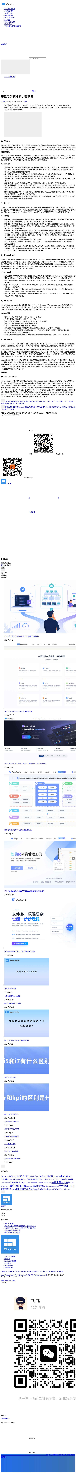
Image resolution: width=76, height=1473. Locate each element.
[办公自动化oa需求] (26, 985)
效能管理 (30, 1271)
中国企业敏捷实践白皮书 (12, 26)
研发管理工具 (35, 1182)
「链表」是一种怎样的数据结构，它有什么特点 (20, 1226)
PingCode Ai (8, 24)
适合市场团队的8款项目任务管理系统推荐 (18, 711)
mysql (58, 1176)
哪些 (66, 1179)
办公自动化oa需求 (10, 988)
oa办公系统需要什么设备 (12, 996)
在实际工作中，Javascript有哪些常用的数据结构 (19, 1228)
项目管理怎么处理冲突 (11, 1122)
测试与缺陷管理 (9, 22)
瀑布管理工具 (17, 1183)
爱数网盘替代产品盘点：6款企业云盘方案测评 (19, 951)
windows (11, 1179)
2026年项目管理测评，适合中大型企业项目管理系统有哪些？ (24, 891)
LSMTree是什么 (9, 1223)
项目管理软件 (45, 1189)
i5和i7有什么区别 (10, 1077)
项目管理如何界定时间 (11, 1151)
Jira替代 (22, 1176)
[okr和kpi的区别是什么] (26, 1110)
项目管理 (66, 1186)
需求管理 (29, 1186)
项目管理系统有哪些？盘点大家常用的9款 (18, 830)
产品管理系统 (21, 1179)
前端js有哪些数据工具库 (12, 1230)
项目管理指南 (8, 1267)
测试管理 (36, 1271)
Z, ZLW (3, 101)
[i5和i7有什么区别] (26, 1074)
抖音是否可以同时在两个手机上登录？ (17, 1040)
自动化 (48, 1271)
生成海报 (32, 512)
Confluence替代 (8, 1176)
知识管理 (7, 20)
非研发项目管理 (9, 9)
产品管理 (17, 1271)
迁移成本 (5, 1186)
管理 (71, 1182)
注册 (5, 44)
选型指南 (18, 1186)
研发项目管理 (8, 11)
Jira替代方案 (8, 13)
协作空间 (43, 1271)
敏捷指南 (7, 1259)
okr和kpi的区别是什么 (11, 1114)
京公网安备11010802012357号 (24, 1275)
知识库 (27, 1182)
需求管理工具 (40, 1186)
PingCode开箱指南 (10, 1261)
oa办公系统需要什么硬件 (12, 1003)
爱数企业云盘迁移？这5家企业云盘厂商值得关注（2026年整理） (25, 763)
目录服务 (54, 1271)
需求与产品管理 (9, 17)
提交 (2, 567)
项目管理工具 (8, 1189)
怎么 (7, 1182)
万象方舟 (60, 1271)
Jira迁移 (48, 1176)
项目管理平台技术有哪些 (12, 1158)
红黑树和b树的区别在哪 (12, 1232)
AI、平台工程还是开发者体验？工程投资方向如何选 (21, 636)
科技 (25, 101)
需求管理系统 (53, 1186)
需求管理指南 (8, 1265)
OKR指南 (7, 1263)
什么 (58, 1179)
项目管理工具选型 (26, 1189)
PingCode (4, 1271)
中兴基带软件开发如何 (11, 1136)
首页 (9, 77)
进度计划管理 (8, 15)
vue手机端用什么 (9, 1144)
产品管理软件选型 (48, 1179)
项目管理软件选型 (61, 1189)
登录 (2, 44)
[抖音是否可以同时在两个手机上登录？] (26, 1037)
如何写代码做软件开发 (11, 1129)
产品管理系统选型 (34, 1179)
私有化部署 (60, 1182)
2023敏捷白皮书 (9, 1256)
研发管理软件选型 (45, 1182)
